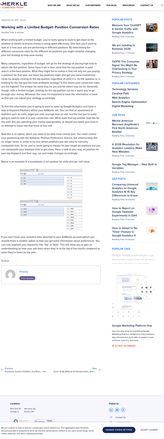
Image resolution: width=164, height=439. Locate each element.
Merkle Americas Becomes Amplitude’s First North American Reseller (125, 126)
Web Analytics (121, 98)
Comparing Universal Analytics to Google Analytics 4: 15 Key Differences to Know (125, 189)
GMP (146, 259)
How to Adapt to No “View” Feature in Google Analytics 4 (124, 231)
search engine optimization (141, 263)
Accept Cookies (149, 429)
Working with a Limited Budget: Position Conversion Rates (50, 27)
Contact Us (121, 417)
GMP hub (152, 260)
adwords (130, 263)
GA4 (126, 263)
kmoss (23, 271)
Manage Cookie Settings (119, 429)
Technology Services (125, 89)
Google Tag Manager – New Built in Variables (134, 166)
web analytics (140, 255)
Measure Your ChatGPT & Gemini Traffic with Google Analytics (126, 28)
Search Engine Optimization (129, 102)
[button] (162, 5)
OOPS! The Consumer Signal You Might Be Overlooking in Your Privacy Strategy (126, 66)
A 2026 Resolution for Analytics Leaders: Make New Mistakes (127, 148)
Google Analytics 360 (135, 259)
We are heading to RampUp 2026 (123, 47)
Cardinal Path (120, 93)
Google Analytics (122, 255)
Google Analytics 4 (118, 263)
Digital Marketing (122, 106)
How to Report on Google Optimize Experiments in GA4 (124, 211)
